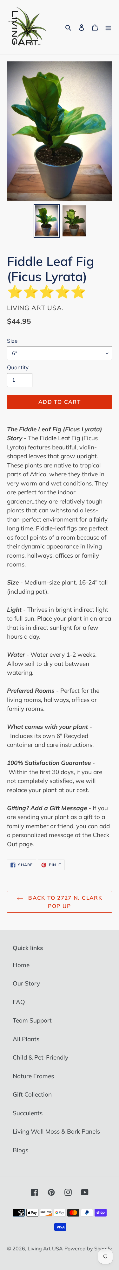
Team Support (32, 1020)
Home (21, 965)
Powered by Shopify (88, 1248)
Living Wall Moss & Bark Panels (56, 1131)
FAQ (19, 1002)
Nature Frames (33, 1076)
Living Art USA (45, 1248)
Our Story (26, 983)
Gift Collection (32, 1094)
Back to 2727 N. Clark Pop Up (64, 901)
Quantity (18, 367)
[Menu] (108, 27)
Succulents (28, 1113)
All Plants (26, 1039)
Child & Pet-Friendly (40, 1057)
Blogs (20, 1150)
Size (12, 340)
